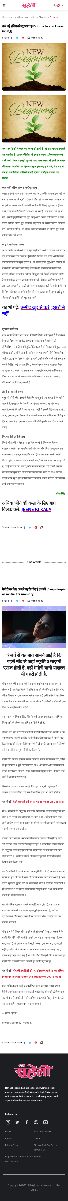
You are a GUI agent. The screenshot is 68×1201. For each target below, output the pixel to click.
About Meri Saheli (42, 1131)
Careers (9, 1138)
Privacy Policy (11, 1145)
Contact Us (39, 1138)
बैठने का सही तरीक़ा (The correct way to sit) (38, 802)
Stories (37, 1156)
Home (8, 1131)
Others (54, 17)
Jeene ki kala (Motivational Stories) (29, 17)
